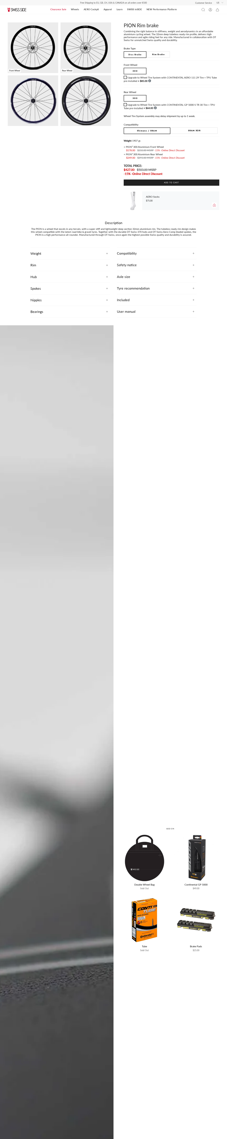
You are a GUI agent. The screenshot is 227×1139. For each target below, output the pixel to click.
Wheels (75, 9)
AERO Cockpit (91, 9)
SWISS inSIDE (134, 9)
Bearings (36, 312)
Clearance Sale (58, 9)
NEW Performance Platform (162, 9)
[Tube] (144, 919)
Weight (35, 253)
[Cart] (217, 9)
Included (123, 300)
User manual (126, 311)
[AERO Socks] (133, 200)
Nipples (36, 300)
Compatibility (127, 253)
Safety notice (127, 265)
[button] (203, 9)
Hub (33, 277)
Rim (33, 265)
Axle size (123, 277)
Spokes (35, 288)
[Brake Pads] (196, 919)
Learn (120, 9)
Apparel (108, 9)
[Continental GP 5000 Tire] (196, 858)
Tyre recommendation (133, 288)
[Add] (214, 205)
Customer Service (203, 3)
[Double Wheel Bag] (144, 858)
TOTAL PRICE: (133, 165)
